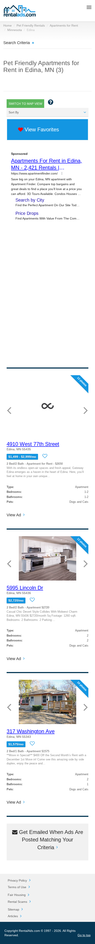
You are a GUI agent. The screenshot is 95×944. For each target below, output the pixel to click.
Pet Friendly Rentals (31, 25)
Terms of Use (17, 887)
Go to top (84, 935)
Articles (13, 916)
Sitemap (13, 909)
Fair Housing (17, 895)
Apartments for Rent (64, 25)
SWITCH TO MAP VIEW (25, 103)
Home (7, 25)
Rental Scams (17, 901)
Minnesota (14, 30)
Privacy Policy (17, 880)
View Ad (14, 515)
